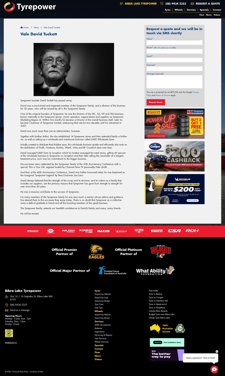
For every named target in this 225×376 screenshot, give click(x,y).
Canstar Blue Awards (158, 311)
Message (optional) (155, 73)
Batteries (98, 328)
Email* (149, 56)
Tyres (167, 9)
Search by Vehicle (103, 294)
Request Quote (155, 102)
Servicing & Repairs (103, 335)
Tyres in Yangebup (157, 307)
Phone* (161, 47)
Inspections (99, 331)
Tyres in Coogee (156, 297)
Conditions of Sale (36, 372)
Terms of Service (163, 95)
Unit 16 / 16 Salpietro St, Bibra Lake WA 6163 (31, 298)
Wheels (179, 9)
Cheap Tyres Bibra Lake (159, 317)
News (209, 15)
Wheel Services (101, 341)
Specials (204, 9)
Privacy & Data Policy (20, 372)
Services (191, 9)
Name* (149, 38)
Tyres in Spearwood (158, 304)
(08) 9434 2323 (175, 3)
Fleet (201, 15)
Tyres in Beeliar (155, 294)
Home (26, 27)
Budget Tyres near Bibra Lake (162, 314)
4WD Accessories (103, 325)
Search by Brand (102, 301)
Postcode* (151, 65)
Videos (217, 15)
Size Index (153, 290)
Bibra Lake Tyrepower (140, 3)
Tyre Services (100, 338)
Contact (217, 9)
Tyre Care (99, 304)
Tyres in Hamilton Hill (158, 300)
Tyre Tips (98, 307)
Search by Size (101, 297)
